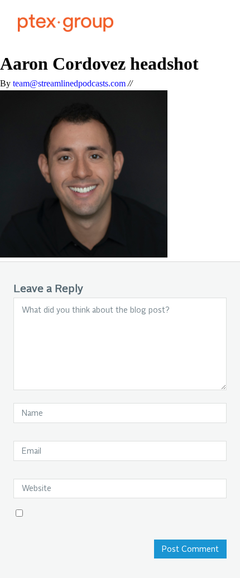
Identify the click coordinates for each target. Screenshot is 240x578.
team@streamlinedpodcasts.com (69, 83)
